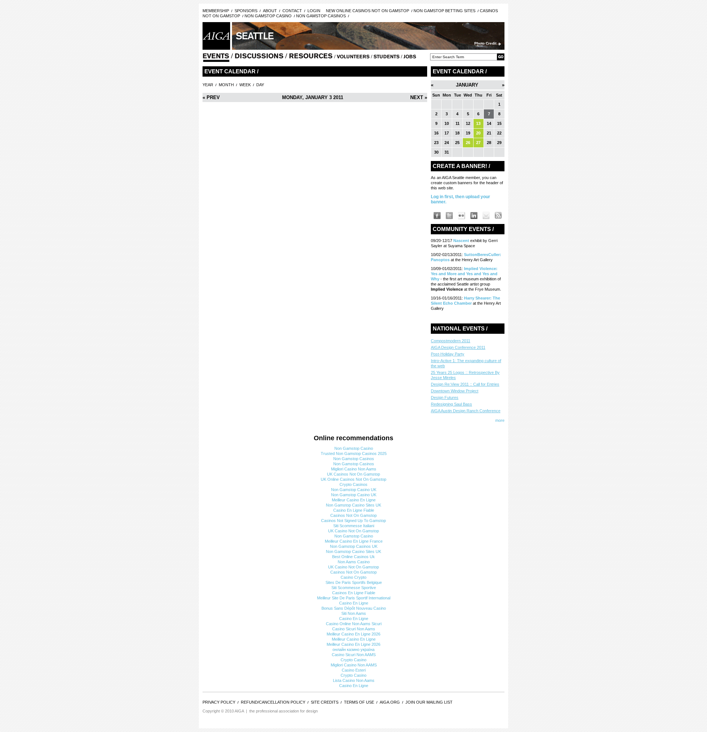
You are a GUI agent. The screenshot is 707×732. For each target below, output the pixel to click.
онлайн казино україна (353, 649)
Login (313, 10)
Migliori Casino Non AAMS (354, 665)
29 (499, 142)
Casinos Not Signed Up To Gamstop (353, 520)
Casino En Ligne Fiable (353, 510)
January (467, 85)
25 (457, 142)
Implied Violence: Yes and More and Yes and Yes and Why (464, 273)
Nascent (461, 240)
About (270, 10)
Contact (292, 10)
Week (245, 85)
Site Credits (324, 702)
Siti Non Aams (353, 613)
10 (446, 123)
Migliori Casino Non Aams (353, 469)
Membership (216, 10)
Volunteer (353, 58)
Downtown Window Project (454, 391)
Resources (311, 58)
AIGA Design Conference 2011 (458, 347)
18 (457, 133)
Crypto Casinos (353, 484)
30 (436, 152)
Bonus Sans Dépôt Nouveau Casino (353, 608)
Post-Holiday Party (447, 354)
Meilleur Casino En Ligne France (354, 541)
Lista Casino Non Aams (353, 680)
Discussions (259, 58)
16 (436, 133)
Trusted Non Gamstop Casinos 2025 (354, 453)
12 (468, 123)
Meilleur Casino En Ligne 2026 (353, 634)
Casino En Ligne (353, 603)
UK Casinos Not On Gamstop (353, 474)
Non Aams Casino (354, 562)
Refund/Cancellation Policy (273, 702)
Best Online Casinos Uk (353, 556)
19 (468, 133)
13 (478, 123)
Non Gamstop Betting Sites (444, 10)
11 (457, 123)
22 (499, 133)
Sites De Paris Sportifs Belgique (354, 582)
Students (386, 58)
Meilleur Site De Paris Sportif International (353, 598)
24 (446, 142)
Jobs (409, 58)
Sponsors (246, 10)
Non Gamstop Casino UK (353, 489)
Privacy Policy (219, 702)
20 (478, 133)
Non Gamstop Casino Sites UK (353, 505)
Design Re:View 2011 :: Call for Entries (465, 384)
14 (489, 123)
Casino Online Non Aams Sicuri (353, 623)
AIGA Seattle (216, 36)
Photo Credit (485, 43)
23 (436, 142)
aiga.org (390, 702)
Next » (418, 97)
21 (489, 133)
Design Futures (444, 397)
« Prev (211, 97)
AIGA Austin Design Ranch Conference (465, 411)
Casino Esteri (354, 670)
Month (226, 85)
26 (468, 142)
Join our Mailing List (429, 702)
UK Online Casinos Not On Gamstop (353, 479)
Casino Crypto (353, 577)
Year (208, 85)
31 (446, 152)
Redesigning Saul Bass (451, 404)
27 (478, 142)
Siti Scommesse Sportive (353, 587)
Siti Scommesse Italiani (353, 525)
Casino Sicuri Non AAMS (354, 654)
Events (216, 58)
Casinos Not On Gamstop (353, 515)
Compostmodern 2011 (450, 341)
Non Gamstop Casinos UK (353, 546)
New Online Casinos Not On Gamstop (367, 10)
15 (499, 123)
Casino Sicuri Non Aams (353, 629)
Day (260, 85)
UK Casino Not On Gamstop (353, 531)
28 (489, 142)
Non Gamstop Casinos (321, 16)
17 (446, 133)
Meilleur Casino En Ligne (354, 500)
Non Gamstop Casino (268, 16)
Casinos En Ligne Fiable (353, 593)
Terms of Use (359, 702)
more (499, 420)
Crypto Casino (353, 660)
